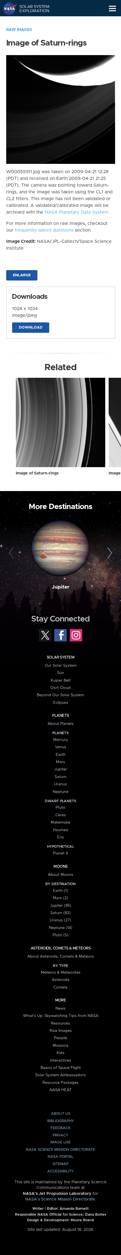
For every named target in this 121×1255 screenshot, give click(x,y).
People (60, 1038)
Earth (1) (60, 891)
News (60, 1008)
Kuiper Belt (61, 680)
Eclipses (60, 703)
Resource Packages (60, 1083)
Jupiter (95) (60, 906)
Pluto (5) (60, 935)
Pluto (60, 807)
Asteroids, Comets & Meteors (60, 948)
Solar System (60, 657)
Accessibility (60, 1171)
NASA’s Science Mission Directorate (60, 1199)
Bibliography (60, 1121)
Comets (60, 987)
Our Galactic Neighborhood (31, 21)
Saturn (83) (60, 913)
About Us (60, 1114)
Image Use (60, 1142)
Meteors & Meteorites (60, 972)
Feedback (60, 1128)
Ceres (60, 815)
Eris (60, 837)
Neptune (60, 792)
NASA (7, 8)
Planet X (60, 853)
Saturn (60, 777)
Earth (61, 755)
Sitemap (60, 1164)
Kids (60, 1053)
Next (108, 553)
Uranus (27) (60, 920)
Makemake (60, 822)
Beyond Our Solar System (60, 695)
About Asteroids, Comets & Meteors (60, 956)
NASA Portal (60, 1157)
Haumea (60, 830)
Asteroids (61, 980)
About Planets (61, 724)
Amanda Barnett (74, 1209)
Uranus (60, 784)
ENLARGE (22, 275)
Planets (60, 716)
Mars (60, 762)
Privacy (60, 1135)
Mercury (60, 740)
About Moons (60, 875)
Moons (60, 867)
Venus (60, 747)
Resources (60, 1023)
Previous (12, 553)
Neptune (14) (60, 928)
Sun (60, 673)
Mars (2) (60, 898)
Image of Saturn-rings (37, 473)
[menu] (112, 8)
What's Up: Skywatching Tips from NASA (60, 1016)
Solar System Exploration (31, 8)
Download (30, 327)
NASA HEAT (61, 1090)
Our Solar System (61, 666)
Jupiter (60, 587)
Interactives (60, 1060)
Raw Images (19, 30)
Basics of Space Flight (61, 1068)
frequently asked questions (44, 230)
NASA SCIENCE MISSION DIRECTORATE (60, 1150)
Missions (60, 1046)
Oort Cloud (60, 688)
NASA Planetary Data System (76, 212)
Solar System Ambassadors (60, 1075)
